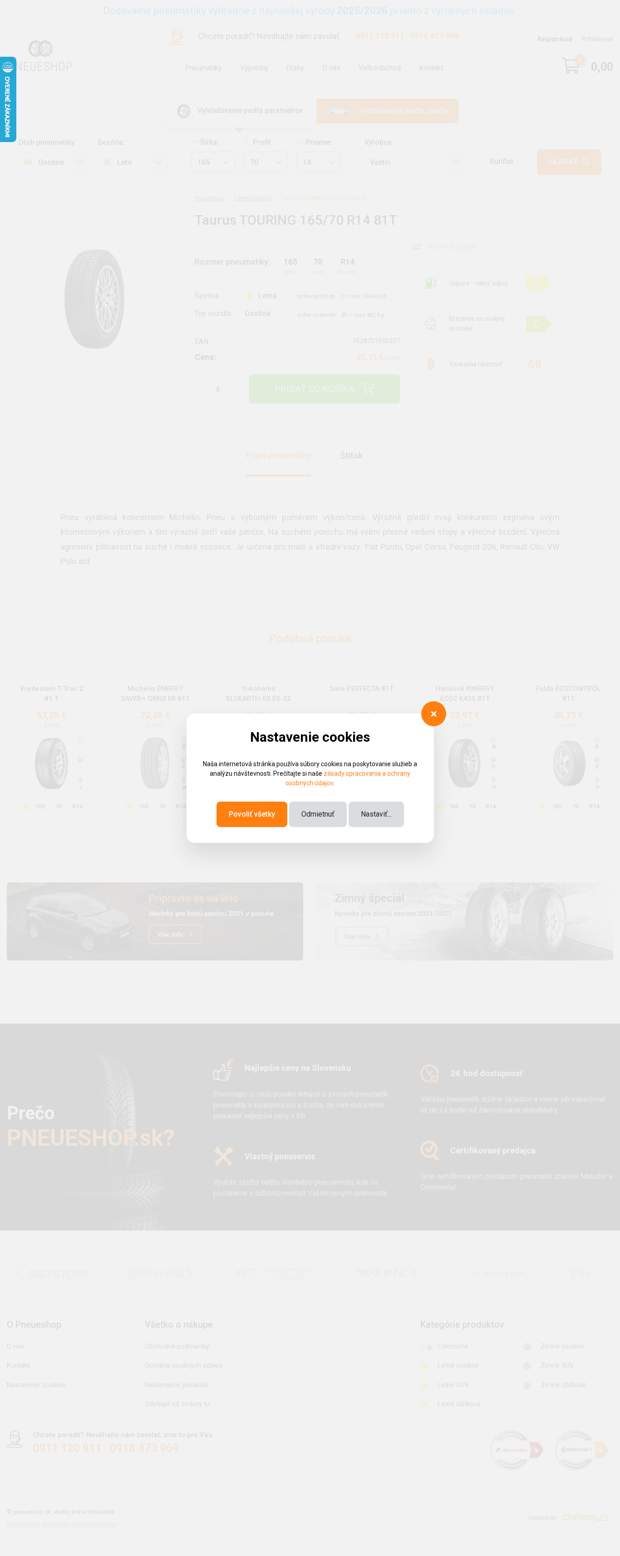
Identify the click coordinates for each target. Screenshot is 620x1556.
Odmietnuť (318, 814)
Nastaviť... (376, 814)
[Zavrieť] (433, 713)
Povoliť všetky (252, 814)
